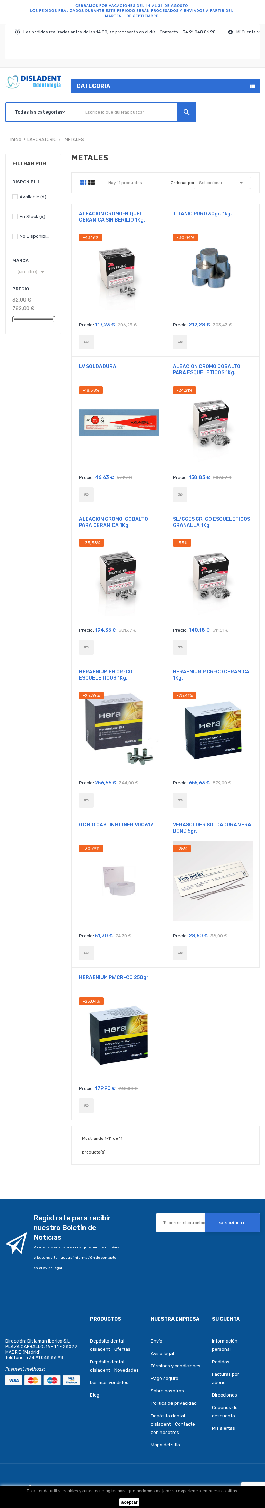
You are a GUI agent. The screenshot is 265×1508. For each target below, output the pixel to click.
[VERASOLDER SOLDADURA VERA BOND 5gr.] (180, 953)
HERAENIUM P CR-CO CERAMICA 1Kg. (211, 675)
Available (33, 196)
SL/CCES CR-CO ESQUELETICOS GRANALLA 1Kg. (211, 522)
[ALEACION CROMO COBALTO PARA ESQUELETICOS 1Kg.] (180, 494)
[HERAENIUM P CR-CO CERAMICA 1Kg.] (180, 800)
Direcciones (224, 1395)
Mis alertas (223, 1428)
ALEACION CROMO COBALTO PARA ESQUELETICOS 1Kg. (207, 369)
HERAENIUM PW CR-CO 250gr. (114, 977)
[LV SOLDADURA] (86, 494)
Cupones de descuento (225, 1411)
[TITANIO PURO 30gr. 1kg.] (180, 342)
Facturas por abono (225, 1378)
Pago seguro (164, 1378)
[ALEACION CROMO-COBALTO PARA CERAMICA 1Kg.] (86, 647)
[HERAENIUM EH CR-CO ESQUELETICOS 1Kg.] (86, 800)
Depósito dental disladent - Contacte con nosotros (173, 1424)
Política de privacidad (174, 1403)
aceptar (129, 1502)
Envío (157, 1341)
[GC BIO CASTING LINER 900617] (86, 953)
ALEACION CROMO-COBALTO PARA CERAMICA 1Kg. (113, 522)
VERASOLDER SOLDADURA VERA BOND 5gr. (212, 828)
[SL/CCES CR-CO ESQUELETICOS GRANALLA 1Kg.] (180, 647)
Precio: (86, 324)
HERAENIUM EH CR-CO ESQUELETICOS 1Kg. (105, 675)
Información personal (224, 1345)
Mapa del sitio (165, 1444)
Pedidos (220, 1361)
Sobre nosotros (167, 1390)
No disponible (35, 236)
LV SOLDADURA (97, 366)
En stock (32, 216)
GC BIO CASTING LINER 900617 (116, 825)
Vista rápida (119, 275)
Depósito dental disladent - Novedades (114, 1366)
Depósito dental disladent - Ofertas (110, 1345)
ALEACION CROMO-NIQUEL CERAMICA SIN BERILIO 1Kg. (112, 217)
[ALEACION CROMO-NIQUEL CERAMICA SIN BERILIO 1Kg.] (86, 342)
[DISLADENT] (132, 12)
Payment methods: (25, 1369)
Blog (94, 1395)
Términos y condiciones (175, 1365)
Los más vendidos (109, 1382)
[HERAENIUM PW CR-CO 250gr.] (86, 1105)
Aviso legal (162, 1353)
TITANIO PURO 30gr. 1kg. (202, 214)
